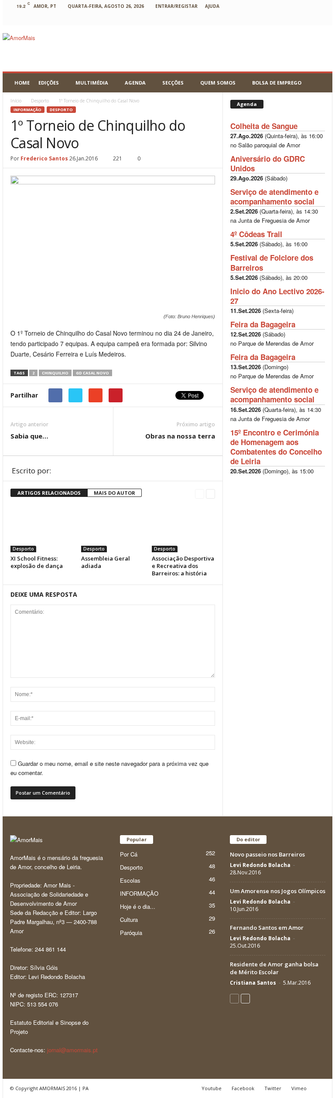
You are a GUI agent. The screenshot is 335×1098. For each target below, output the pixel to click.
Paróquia (131, 932)
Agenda (135, 82)
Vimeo (299, 1088)
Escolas (130, 880)
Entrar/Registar (176, 6)
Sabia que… (29, 436)
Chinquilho (55, 373)
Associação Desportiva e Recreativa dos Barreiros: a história (183, 565)
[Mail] (266, 19)
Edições (48, 82)
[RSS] (280, 19)
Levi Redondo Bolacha (260, 865)
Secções (173, 82)
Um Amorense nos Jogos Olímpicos (277, 891)
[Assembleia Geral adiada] (112, 528)
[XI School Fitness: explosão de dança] (42, 528)
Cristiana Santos (253, 982)
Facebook (243, 1088)
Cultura (129, 919)
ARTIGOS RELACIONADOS (49, 493)
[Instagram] (253, 19)
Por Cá (128, 854)
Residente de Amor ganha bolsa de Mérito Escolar (274, 968)
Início (15, 101)
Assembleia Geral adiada (105, 562)
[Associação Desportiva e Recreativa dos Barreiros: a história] (183, 528)
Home (22, 82)
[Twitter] (293, 19)
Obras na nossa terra (180, 436)
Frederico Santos (44, 158)
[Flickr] (226, 19)
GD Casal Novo (92, 373)
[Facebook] (212, 19)
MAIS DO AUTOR (114, 493)
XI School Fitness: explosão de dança (36, 562)
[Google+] (239, 19)
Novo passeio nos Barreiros (267, 854)
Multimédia (91, 82)
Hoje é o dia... (137, 906)
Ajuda (212, 6)
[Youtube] (320, 19)
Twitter (272, 1088)
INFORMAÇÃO (27, 109)
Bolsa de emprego (276, 82)
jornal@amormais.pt (72, 1050)
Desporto (61, 109)
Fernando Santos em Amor (267, 927)
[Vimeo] (307, 19)
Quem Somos (218, 82)
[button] (319, 82)
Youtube (212, 1088)
